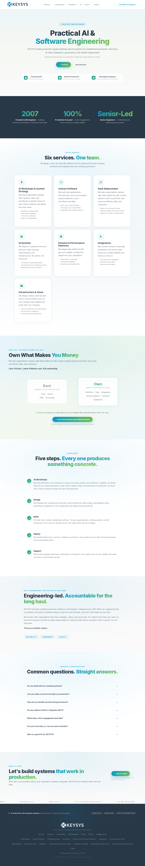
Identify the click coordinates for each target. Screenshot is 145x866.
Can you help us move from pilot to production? (48, 694)
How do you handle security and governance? (47, 702)
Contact (96, 4)
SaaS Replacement (53, 839)
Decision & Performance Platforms (84, 839)
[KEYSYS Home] (17, 4)
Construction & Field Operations (122, 844)
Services (47, 4)
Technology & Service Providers (60, 844)
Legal (72, 848)
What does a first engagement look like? (45, 718)
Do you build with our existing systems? (44, 686)
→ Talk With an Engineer (126, 4)
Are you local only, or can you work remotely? (47, 726)
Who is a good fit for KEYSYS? (40, 734)
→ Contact (63, 64)
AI (81, 4)
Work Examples (73, 834)
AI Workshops (25, 839)
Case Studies (59, 4)
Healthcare (42, 844)
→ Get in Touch (121, 774)
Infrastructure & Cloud (117, 839)
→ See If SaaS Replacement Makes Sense (72, 419)
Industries (72, 4)
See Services (80, 65)
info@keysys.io (101, 834)
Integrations (103, 839)
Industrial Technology (81, 844)
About (87, 4)
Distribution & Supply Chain (100, 844)
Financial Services (30, 844)
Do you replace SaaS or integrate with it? (45, 710)
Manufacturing (17, 844)
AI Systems (66, 839)
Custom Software (39, 839)
